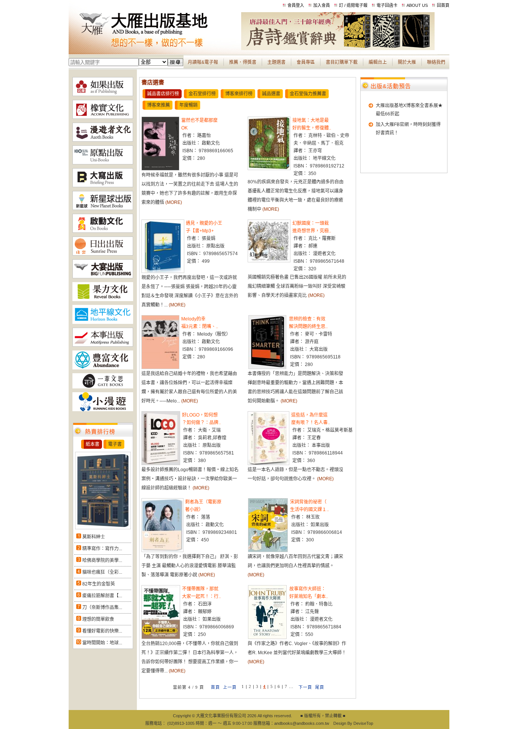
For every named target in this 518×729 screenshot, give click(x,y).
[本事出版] (102, 345)
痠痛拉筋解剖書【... (102, 595)
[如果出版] (102, 94)
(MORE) (173, 202)
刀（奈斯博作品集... (102, 607)
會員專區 (306, 62)
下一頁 (305, 687)
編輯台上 (378, 62)
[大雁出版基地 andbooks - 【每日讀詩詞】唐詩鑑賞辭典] (338, 48)
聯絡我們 (436, 62)
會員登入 (295, 5)
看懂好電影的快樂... (102, 631)
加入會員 (321, 5)
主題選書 (276, 62)
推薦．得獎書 (242, 62)
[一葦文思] (102, 387)
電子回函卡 (387, 5)
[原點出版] (102, 163)
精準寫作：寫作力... (102, 548)
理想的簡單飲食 (98, 619)
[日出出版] (102, 254)
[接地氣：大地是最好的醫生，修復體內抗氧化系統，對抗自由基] (269, 168)
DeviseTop (363, 723)
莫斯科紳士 (93, 537)
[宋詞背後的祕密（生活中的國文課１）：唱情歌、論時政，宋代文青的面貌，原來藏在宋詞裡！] (268, 550)
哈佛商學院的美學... (102, 560)
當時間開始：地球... (102, 642)
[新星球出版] (102, 208)
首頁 (215, 687)
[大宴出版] (102, 276)
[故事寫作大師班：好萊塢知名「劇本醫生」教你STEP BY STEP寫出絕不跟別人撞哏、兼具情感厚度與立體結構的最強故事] (267, 637)
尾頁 (319, 687)
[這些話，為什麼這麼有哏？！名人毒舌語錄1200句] (268, 463)
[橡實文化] (102, 117)
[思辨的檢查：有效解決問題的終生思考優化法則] (267, 367)
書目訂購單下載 (342, 62)
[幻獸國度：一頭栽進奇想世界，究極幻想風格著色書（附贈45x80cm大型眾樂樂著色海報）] (269, 261)
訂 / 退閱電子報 (353, 5)
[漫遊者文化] (102, 140)
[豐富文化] (102, 368)
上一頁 (230, 687)
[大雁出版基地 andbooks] (155, 48)
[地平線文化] (102, 322)
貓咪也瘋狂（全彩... (102, 572)
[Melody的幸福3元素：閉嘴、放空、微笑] (160, 367)
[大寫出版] (102, 185)
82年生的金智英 (98, 584)
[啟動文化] (102, 231)
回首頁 (443, 5)
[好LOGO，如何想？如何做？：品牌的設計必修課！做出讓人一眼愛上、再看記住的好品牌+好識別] (160, 463)
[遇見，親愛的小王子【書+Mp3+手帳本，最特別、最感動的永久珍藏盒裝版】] (162, 271)
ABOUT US (417, 5)
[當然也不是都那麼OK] (160, 169)
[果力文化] (102, 299)
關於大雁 (407, 62)
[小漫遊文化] (102, 409)
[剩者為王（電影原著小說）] (162, 550)
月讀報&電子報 (203, 62)
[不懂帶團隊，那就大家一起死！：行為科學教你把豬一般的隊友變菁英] (160, 637)
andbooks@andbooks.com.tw (301, 723)
